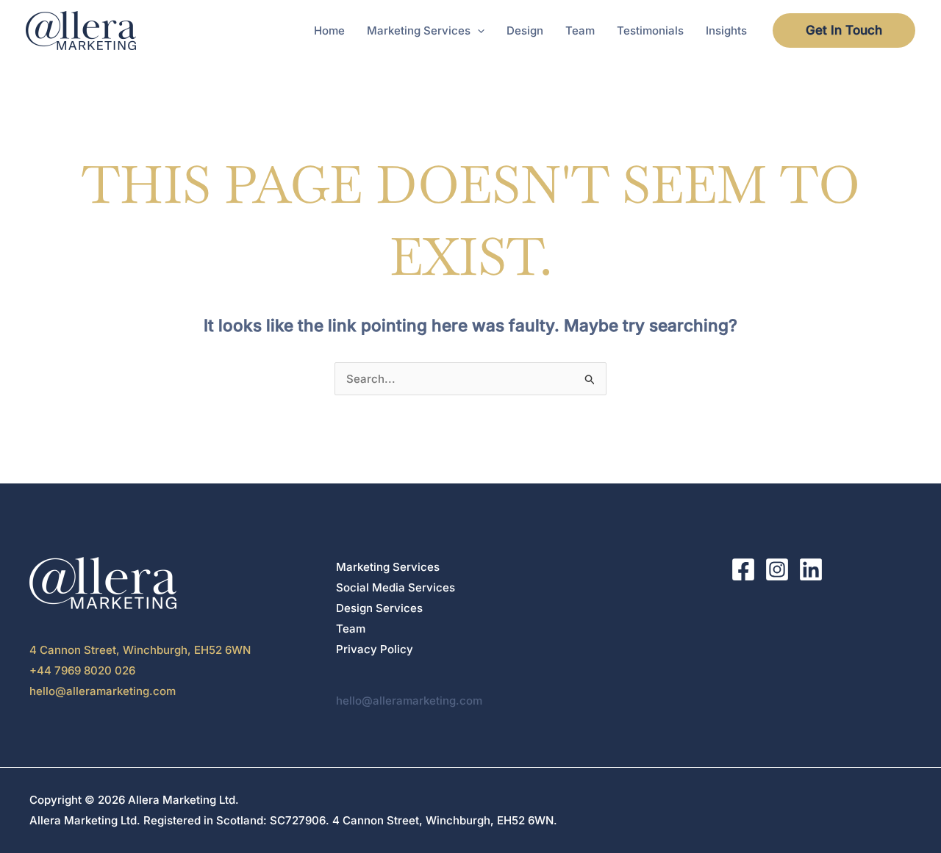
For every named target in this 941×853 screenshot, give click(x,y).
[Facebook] (743, 569)
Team (350, 629)
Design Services (379, 608)
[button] (477, 31)
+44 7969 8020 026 (82, 670)
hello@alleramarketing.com (102, 691)
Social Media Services (395, 587)
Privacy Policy (374, 649)
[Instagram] (777, 569)
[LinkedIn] (810, 569)
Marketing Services (388, 567)
